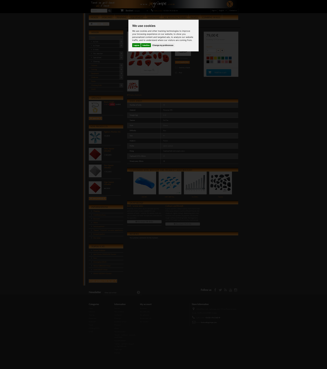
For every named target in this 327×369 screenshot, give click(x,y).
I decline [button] (146, 45)
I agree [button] (136, 45)
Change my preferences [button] (162, 45)
